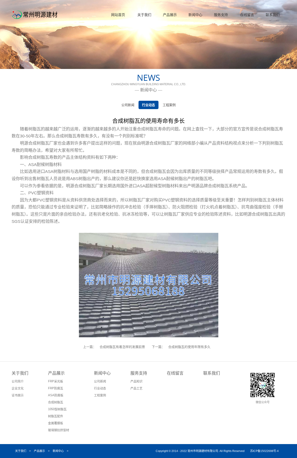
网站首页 (118, 15)
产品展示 (170, 15)
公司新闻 (127, 105)
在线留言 (247, 15)
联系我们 (273, 15)
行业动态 (148, 105)
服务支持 (221, 15)
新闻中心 (195, 15)
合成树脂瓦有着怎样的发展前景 (122, 347)
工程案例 (169, 105)
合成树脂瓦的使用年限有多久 (189, 347)
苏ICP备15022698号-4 (264, 451)
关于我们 (144, 15)
